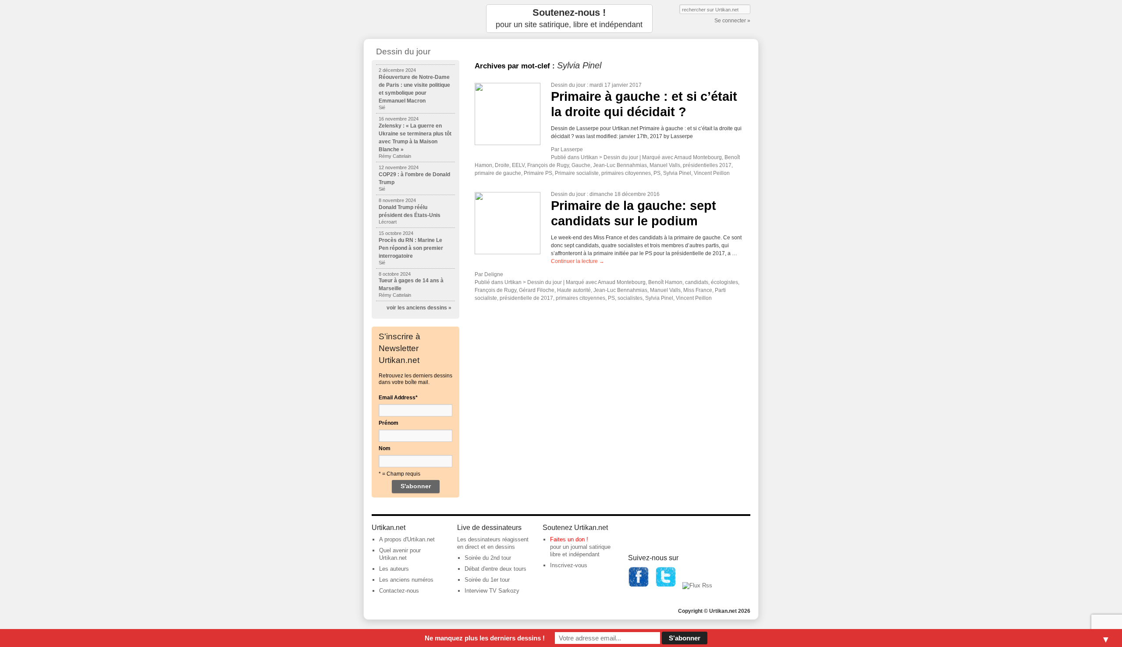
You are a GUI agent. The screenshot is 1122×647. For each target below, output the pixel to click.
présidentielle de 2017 (526, 298)
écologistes (724, 282)
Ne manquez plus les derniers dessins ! (485, 638)
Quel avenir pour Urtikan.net (400, 554)
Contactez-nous (399, 590)
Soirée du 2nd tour (488, 558)
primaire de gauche (498, 173)
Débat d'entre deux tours (495, 568)
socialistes (630, 298)
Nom (385, 448)
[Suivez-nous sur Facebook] (638, 585)
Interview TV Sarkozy (492, 590)
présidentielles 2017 (707, 165)
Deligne (493, 274)
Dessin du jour (568, 85)
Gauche (581, 165)
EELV (518, 165)
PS (656, 173)
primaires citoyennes (626, 173)
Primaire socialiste (577, 173)
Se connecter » (732, 21)
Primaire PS (538, 173)
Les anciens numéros (406, 579)
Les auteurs (394, 568)
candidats (696, 282)
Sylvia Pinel (677, 173)
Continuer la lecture (577, 261)
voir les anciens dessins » (419, 308)
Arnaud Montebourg (698, 157)
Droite (502, 165)
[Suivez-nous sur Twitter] (665, 585)
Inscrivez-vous (568, 565)
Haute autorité (574, 290)
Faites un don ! (569, 539)
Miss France (697, 290)
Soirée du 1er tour (487, 579)
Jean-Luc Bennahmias (620, 165)
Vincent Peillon (712, 173)
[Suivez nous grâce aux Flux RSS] (697, 585)
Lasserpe (572, 149)
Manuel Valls (665, 165)
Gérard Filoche (536, 290)
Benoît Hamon (665, 282)
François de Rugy (548, 165)
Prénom (388, 423)
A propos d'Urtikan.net (407, 539)
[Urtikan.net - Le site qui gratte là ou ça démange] (415, 18)
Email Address (398, 398)
